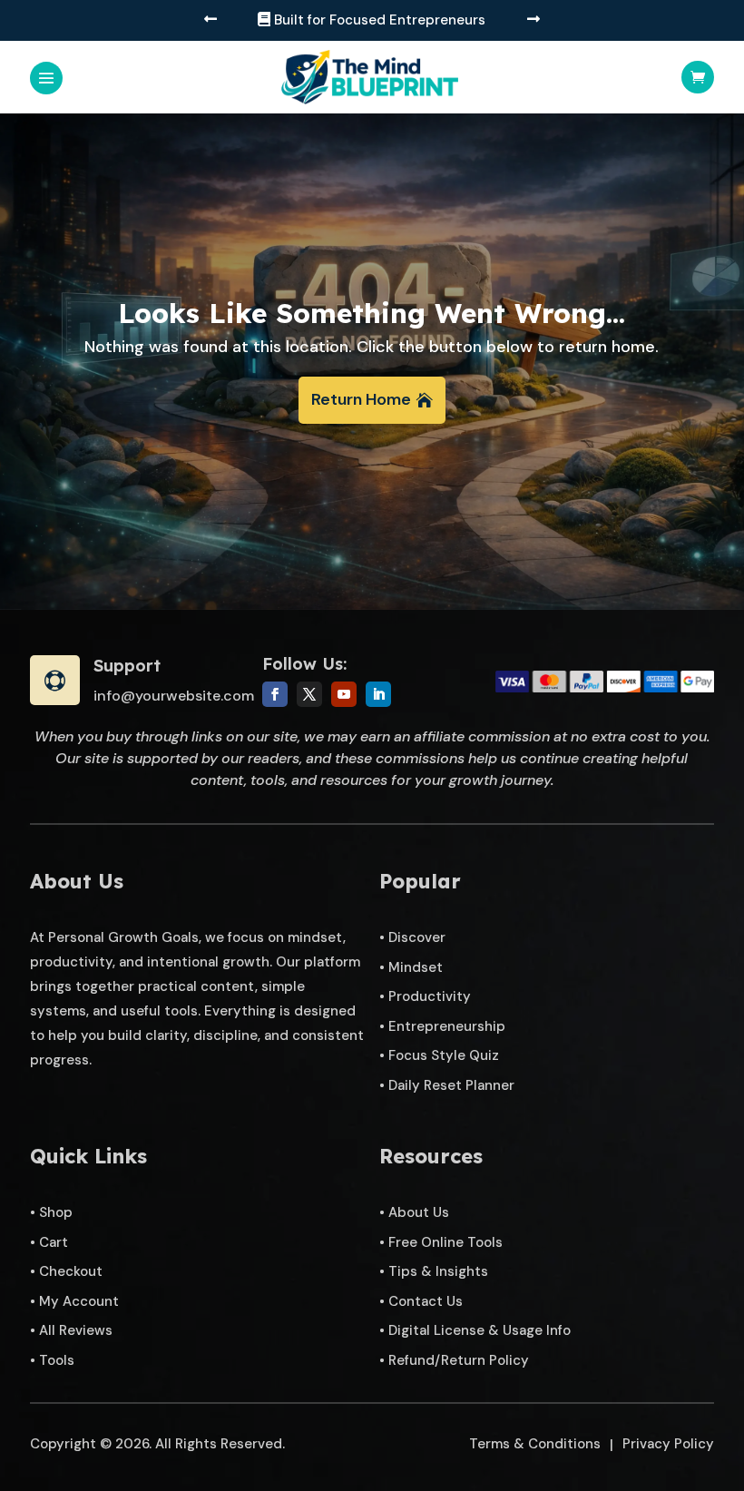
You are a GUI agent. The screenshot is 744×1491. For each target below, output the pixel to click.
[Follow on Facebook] (275, 694)
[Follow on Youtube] (344, 694)
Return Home (361, 399)
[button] (210, 20)
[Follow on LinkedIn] (378, 694)
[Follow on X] (309, 694)
